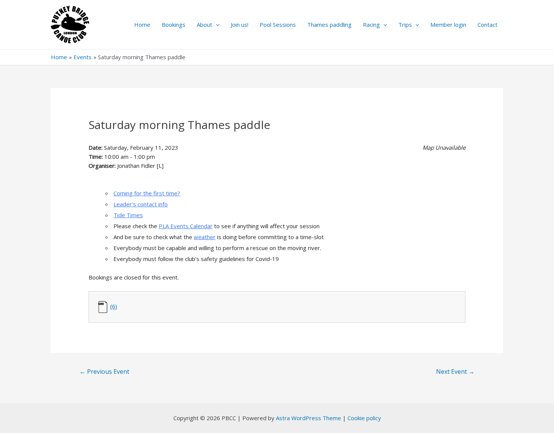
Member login (448, 24)
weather (205, 237)
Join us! (239, 24)
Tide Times (128, 215)
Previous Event (104, 371)
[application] (215, 24)
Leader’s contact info (140, 204)
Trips (405, 24)
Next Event (455, 371)
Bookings (173, 24)
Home (142, 24)
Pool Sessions (278, 24)
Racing (371, 24)
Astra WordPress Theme (308, 418)
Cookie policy (364, 418)
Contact (487, 24)
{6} (113, 306)
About (204, 24)
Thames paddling (329, 24)
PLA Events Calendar (186, 226)
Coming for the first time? (146, 193)
